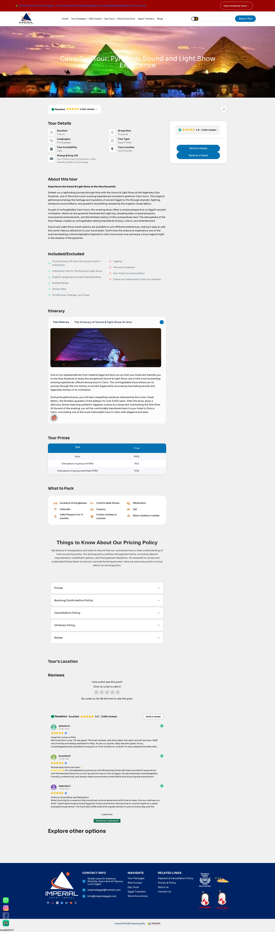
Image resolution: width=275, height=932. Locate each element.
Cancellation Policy (67, 612)
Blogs (160, 18)
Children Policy (64, 625)
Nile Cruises (95, 18)
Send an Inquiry (198, 148)
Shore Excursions (126, 18)
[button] (197, 129)
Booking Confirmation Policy (73, 600)
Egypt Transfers (146, 18)
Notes (58, 637)
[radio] (96, 692)
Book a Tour (246, 18)
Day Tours (109, 18)
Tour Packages (78, 18)
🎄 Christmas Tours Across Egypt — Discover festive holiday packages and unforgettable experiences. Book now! (80, 5)
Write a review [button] (153, 716)
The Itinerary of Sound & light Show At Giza (92, 322)
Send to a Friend (198, 155)
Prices (58, 588)
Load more (107, 814)
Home (65, 18)
